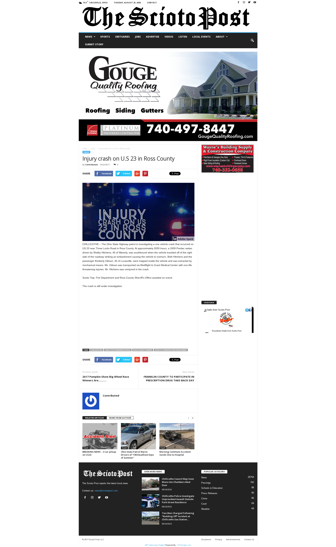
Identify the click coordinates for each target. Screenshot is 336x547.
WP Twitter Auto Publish (155, 545)
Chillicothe (96, 350)
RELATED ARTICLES (94, 417)
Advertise (152, 36)
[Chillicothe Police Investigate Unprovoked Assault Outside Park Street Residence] (150, 501)
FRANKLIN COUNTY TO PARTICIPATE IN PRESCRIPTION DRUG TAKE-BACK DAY (169, 378)
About (220, 36)
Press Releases (209, 493)
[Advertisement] (111, 318)
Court (204, 503)
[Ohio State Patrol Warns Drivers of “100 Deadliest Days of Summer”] (138, 436)
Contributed (91, 164)
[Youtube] (255, 2)
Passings (206, 482)
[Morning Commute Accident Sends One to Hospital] (176, 436)
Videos (168, 36)
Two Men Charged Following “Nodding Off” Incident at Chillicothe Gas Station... (178, 516)
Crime (204, 498)
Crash (92, 148)
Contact (152, 2)
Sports (105, 36)
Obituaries (122, 36)
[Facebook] (238, 2)
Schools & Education (212, 488)
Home (84, 148)
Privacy (218, 539)
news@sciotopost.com (106, 490)
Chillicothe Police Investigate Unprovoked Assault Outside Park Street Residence (178, 499)
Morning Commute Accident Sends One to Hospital (175, 453)
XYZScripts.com (184, 545)
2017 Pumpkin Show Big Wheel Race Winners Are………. (105, 378)
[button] (252, 40)
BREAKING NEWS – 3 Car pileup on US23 (99, 453)
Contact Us (249, 539)
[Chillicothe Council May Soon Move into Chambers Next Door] (150, 483)
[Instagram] (244, 2)
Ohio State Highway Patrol (117, 350)
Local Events (201, 36)
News (88, 36)
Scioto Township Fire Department (171, 350)
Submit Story (94, 44)
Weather (205, 509)
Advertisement (233, 539)
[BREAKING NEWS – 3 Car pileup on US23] (99, 436)
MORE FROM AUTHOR (120, 417)
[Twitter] (249, 2)
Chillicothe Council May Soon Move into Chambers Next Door (178, 482)
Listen (182, 36)
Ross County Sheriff (142, 350)
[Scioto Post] (168, 18)
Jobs (138, 36)
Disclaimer (206, 539)
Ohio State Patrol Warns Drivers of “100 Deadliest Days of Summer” (137, 454)
